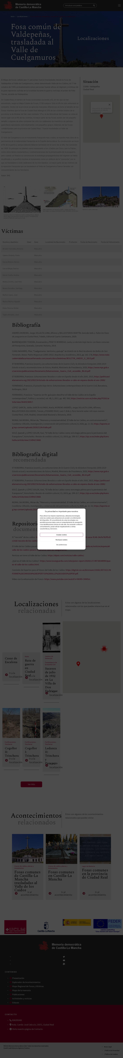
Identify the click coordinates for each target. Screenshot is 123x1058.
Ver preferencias (61, 545)
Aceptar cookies (61, 535)
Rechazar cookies (61, 540)
